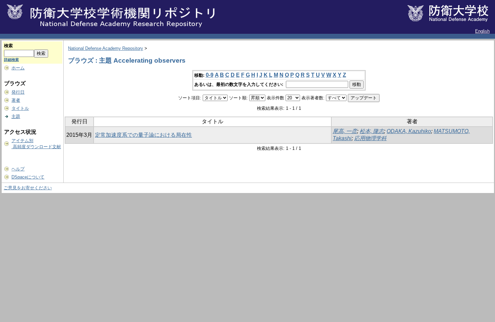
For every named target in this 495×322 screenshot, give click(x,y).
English (482, 31)
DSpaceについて (27, 177)
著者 (15, 100)
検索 (8, 45)
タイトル (20, 108)
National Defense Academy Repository (105, 48)
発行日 (18, 92)
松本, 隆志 (372, 131)
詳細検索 (11, 60)
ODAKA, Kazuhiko (409, 131)
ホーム (18, 67)
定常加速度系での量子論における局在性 (143, 135)
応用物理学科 (370, 138)
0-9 (209, 75)
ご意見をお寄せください (28, 187)
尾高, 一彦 (345, 131)
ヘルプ (18, 168)
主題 (15, 116)
